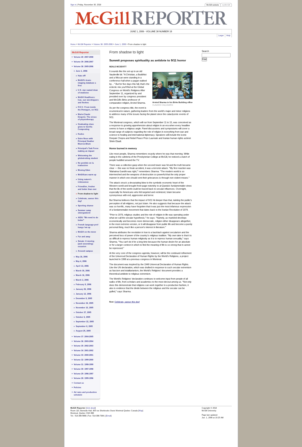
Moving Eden (84, 170)
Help (228, 35)
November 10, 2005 (84, 308)
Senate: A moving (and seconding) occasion (86, 243)
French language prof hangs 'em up (88, 226)
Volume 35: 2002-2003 (83, 346)
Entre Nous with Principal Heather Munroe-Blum (86, 141)
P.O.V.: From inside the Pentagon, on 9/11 (88, 108)
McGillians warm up (87, 175)
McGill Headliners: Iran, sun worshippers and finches (88, 99)
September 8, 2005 (84, 326)
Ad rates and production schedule (85, 393)
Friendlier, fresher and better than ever (87, 188)
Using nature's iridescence (84, 180)
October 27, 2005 (83, 312)
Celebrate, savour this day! (88, 199)
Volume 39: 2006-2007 (83, 62)
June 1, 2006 (120, 44)
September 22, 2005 (85, 322)
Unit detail (90, 408)
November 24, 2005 (84, 303)
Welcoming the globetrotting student (88, 157)
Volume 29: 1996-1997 (83, 374)
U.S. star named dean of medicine (88, 91)
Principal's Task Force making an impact (88, 149)
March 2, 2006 (82, 280)
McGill (226, 5)
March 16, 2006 (83, 275)
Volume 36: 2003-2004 (83, 341)
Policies (77, 387)
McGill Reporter (84, 44)
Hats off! (82, 76)
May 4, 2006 (81, 261)
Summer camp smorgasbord (84, 211)
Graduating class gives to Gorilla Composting (86, 126)
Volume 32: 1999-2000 (83, 360)
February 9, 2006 (83, 284)
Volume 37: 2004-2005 (83, 337)
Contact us (79, 383)
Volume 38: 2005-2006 (103, 44)
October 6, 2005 (83, 317)
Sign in (73, 5)
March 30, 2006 (83, 271)
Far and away (84, 237)
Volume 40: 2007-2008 (83, 57)
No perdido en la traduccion (86, 164)
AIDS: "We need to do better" (88, 219)
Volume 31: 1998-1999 (83, 364)
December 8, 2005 (84, 298)
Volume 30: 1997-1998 (83, 369)
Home (73, 44)
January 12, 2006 (83, 294)
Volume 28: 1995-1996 (83, 378)
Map (141, 411)
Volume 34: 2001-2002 (83, 351)
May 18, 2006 (82, 257)
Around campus (85, 251)
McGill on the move (87, 232)
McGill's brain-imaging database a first (87, 82)
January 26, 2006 (83, 289)
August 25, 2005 (83, 331)
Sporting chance (85, 206)
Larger (221, 35)
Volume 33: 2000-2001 (83, 355)
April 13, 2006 (82, 266)
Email (108, 416)
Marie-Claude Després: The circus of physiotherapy (87, 116)
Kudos (81, 134)
